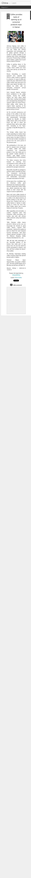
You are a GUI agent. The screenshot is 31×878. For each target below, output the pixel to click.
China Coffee (18, 277)
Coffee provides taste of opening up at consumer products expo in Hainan (16, 20)
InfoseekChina (16, 275)
